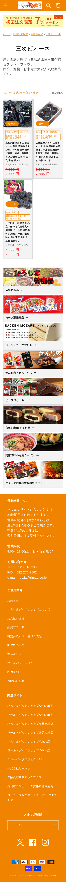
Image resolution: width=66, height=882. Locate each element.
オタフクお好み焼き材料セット (24, 482)
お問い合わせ (16, 680)
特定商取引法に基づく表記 (24, 636)
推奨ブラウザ (16, 627)
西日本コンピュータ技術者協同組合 (30, 786)
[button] (5, 5)
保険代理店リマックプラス (24, 777)
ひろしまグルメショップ (27, 875)
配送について (16, 645)
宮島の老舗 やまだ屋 (18, 427)
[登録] (54, 825)
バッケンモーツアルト (19, 345)
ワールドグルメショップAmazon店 (30, 714)
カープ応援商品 (15, 317)
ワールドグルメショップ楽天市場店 (30, 732)
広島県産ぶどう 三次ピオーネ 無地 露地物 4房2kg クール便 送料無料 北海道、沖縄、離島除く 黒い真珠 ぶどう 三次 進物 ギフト (48, 151)
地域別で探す (20, 34)
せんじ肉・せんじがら (19, 372)
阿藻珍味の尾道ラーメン (20, 455)
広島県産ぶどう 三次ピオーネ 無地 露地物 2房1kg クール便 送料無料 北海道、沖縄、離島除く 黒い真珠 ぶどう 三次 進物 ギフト (18, 151)
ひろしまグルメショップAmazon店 (30, 705)
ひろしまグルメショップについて (28, 609)
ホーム (7, 34)
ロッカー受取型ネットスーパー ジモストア (32, 797)
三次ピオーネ (53, 34)
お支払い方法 (16, 618)
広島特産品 (37, 34)
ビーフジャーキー (16, 400)
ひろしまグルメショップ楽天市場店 (30, 723)
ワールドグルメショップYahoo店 (28, 750)
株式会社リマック (18, 768)
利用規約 (13, 671)
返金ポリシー (16, 654)
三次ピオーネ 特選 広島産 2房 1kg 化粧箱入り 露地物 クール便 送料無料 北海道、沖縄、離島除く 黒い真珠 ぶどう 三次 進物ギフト (18, 232)
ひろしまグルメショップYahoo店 (28, 741)
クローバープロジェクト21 (24, 759)
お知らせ (13, 600)
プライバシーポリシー (21, 663)
